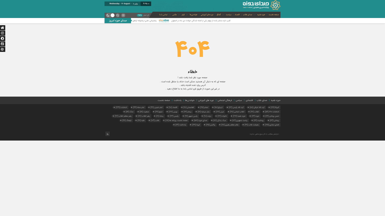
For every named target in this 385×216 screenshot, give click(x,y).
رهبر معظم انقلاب (123, 116)
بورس (173, 111)
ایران (220, 111)
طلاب (155, 120)
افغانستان (188, 107)
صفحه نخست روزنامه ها (176, 120)
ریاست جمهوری (239, 120)
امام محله (138, 107)
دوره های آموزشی (207, 14)
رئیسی (174, 116)
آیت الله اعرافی (257, 107)
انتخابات (121, 107)
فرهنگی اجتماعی (225, 100)
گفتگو (219, 14)
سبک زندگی (219, 120)
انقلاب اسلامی (237, 111)
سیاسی (239, 100)
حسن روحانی (272, 116)
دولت (207, 116)
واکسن (210, 124)
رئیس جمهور (191, 116)
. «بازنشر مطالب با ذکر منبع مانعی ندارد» (265, 134)
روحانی (274, 120)
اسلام (204, 107)
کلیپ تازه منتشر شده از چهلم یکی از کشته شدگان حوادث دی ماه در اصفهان (208, 20)
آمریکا (275, 107)
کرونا (196, 124)
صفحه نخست (274, 14)
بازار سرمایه (203, 111)
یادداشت (177, 100)
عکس (174, 14)
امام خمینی (156, 107)
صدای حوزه (200, 120)
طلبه (141, 120)
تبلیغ (158, 111)
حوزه (255, 116)
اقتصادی (249, 100)
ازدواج (218, 107)
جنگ (129, 111)
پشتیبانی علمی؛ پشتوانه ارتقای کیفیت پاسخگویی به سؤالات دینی (138, 20)
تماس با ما (163, 14)
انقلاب (255, 111)
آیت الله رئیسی (236, 107)
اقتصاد (237, 14)
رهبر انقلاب (144, 116)
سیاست (228, 14)
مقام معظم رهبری (229, 124)
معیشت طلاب (252, 124)
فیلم (183, 14)
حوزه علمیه (261, 14)
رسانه (159, 116)
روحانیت (259, 120)
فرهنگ (126, 120)
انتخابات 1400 (272, 111)
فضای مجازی (272, 124)
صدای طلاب (247, 14)
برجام (187, 111)
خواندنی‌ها (193, 14)
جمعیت (144, 111)
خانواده (222, 116)
